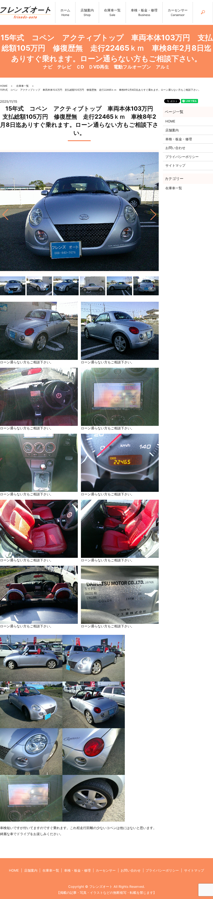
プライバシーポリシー (182, 157)
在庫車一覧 (112, 12)
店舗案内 (87, 12)
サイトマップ (175, 165)
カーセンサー (178, 12)
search (208, 12)
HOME (3, 85)
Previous (2, 212)
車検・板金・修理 (144, 12)
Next (157, 212)
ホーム (65, 12)
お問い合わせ (175, 148)
